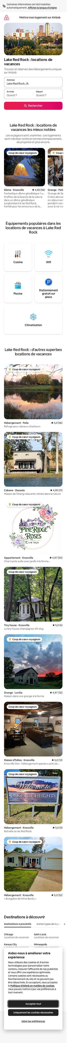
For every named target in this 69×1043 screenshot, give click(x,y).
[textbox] (18, 95)
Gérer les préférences (33, 1021)
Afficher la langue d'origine (42, 7)
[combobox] (33, 84)
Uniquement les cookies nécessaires (33, 1012)
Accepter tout (33, 1003)
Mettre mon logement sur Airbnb (39, 17)
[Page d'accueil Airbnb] (6, 17)
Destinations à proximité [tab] (17, 924)
